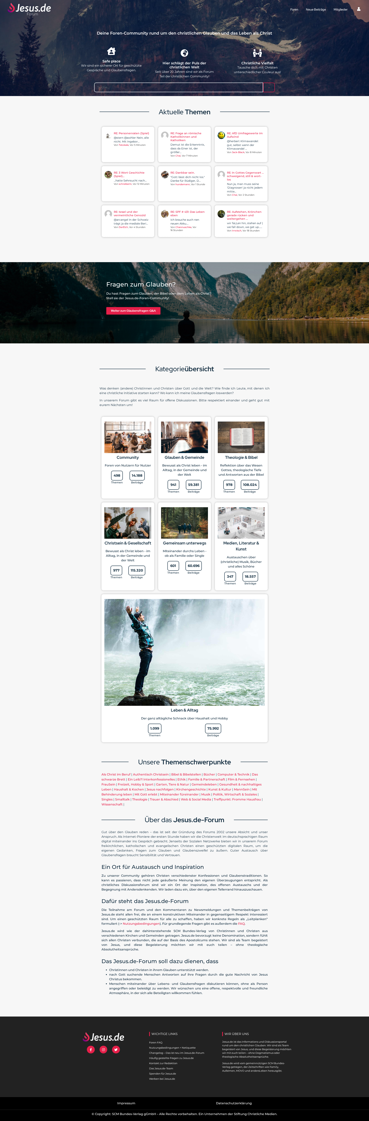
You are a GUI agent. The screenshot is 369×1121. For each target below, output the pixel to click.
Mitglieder (341, 9)
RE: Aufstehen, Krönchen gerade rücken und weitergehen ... (244, 215)
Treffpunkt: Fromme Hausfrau (237, 799)
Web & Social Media (196, 799)
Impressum (126, 1103)
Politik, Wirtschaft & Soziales (235, 794)
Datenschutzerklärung (234, 1103)
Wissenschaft (112, 804)
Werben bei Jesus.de (162, 1078)
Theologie (139, 799)
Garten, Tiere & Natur (172, 784)
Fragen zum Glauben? (141, 284)
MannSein (242, 789)
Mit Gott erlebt (146, 794)
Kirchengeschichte (191, 789)
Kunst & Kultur (219, 789)
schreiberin (125, 183)
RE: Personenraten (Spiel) (131, 133)
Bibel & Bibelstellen (186, 774)
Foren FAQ (155, 1042)
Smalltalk (122, 799)
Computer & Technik (233, 774)
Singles (107, 799)
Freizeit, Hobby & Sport (136, 784)
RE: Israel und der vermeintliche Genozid (130, 213)
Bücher (209, 774)
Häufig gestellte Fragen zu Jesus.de (171, 1058)
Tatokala (124, 144)
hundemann (182, 184)
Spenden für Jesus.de (162, 1073)
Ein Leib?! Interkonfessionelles (151, 779)
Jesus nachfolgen (160, 789)
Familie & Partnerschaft (206, 779)
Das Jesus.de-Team (161, 1068)
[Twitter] (116, 1050)
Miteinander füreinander (179, 794)
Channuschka (183, 227)
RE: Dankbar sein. (182, 172)
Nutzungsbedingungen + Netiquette (172, 1047)
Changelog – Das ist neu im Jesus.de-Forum (176, 1052)
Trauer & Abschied (164, 799)
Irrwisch (236, 230)
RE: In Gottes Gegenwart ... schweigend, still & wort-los (245, 176)
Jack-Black (238, 152)
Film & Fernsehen (241, 779)
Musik (205, 794)
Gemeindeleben (204, 784)
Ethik (181, 779)
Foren (294, 9)
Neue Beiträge (316, 9)
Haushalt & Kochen (129, 789)
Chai (178, 155)
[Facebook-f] (91, 1050)
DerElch (123, 227)
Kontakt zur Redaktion (163, 1063)
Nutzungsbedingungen (141, 923)
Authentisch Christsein (151, 774)
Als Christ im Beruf (115, 774)
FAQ (241, 923)
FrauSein (108, 784)
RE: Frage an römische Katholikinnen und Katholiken (185, 137)
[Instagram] (103, 1050)
